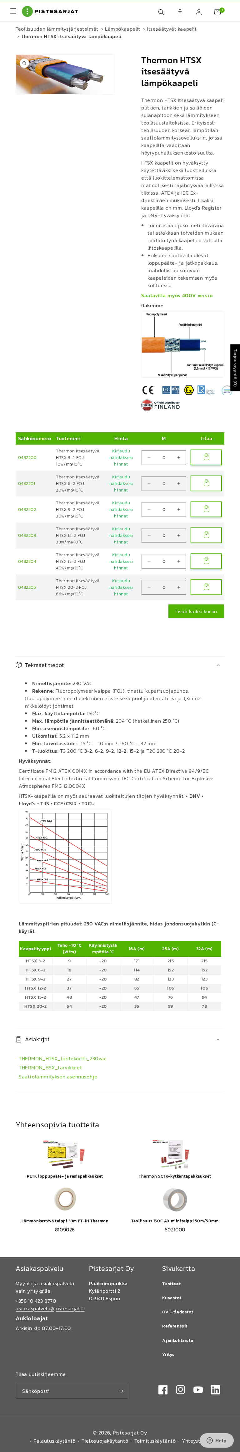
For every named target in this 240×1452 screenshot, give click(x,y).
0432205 (27, 587)
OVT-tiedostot (177, 1312)
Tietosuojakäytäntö (105, 1440)
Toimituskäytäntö (155, 1440)
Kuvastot (171, 1298)
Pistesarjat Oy (130, 1432)
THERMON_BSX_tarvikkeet (50, 1067)
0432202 (27, 509)
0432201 (26, 483)
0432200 (27, 457)
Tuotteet (171, 1284)
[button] (158, 12)
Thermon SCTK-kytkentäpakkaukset (175, 1176)
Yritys (168, 1354)
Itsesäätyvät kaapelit (172, 29)
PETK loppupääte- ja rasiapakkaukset (65, 1176)
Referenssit (175, 1326)
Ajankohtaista (177, 1340)
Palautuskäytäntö (54, 1440)
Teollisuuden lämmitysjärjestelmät (57, 29)
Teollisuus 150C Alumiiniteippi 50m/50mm (174, 1221)
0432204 (27, 561)
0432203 (27, 535)
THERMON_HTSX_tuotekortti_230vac (63, 1058)
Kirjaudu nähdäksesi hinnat (121, 457)
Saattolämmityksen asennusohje (58, 1076)
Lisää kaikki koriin (196, 611)
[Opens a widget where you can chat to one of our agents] (216, 1441)
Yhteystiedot (197, 1440)
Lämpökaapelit (122, 29)
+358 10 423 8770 (36, 1301)
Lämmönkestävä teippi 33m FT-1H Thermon (65, 1221)
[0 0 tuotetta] (214, 12)
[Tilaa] (121, 1391)
